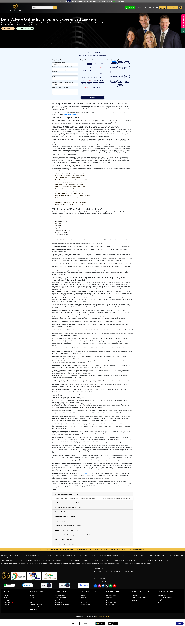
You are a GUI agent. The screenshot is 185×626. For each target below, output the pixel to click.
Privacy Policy (7, 599)
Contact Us (109, 1)
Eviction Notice (84, 602)
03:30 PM (120, 72)
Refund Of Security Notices (112, 602)
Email (53, 76)
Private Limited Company (35, 606)
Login (146, 7)
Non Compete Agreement (60, 597)
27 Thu (83, 67)
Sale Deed (83, 595)
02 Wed (96, 70)
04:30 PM (113, 76)
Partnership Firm (33, 609)
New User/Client (153, 7)
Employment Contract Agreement (165, 597)
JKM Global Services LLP (103, 616)
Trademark (32, 595)
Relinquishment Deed (85, 604)
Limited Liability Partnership (36, 604)
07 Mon (102, 74)
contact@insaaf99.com (103, 582)
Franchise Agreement (59, 600)
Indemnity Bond (161, 599)
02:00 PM (120, 67)
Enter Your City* (69, 82)
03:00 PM (113, 72)
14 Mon (96, 80)
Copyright (58, 225)
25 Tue (95, 64)
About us (6, 595)
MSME (31, 602)
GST (30, 607)
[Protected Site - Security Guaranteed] (83, 585)
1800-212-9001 (105, 576)
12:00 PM (113, 62)
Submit (92, 97)
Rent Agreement (84, 597)
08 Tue (83, 77)
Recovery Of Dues (110, 604)
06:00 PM (113, 81)
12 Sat (83, 80)
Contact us (6, 604)
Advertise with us (8, 602)
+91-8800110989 (131, 7)
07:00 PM (127, 81)
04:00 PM (127, 72)
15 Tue (101, 80)
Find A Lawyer (101, 1)
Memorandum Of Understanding (62, 604)
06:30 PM (120, 81)
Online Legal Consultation (71, 114)
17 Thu (89, 84)
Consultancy (160, 600)
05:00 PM (120, 76)
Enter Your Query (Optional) (60, 87)
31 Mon (84, 70)
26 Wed (102, 64)
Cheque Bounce (109, 597)
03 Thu (101, 70)
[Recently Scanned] (46, 585)
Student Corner (121, 1)
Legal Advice (84, 473)
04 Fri (83, 74)
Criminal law (58, 219)
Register (86, 623)
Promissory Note (110, 599)
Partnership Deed (59, 602)
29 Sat (95, 67)
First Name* (55, 67)
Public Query (182, 30)
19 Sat (101, 84)
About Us (74, 1)
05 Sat (89, 74)
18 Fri (95, 84)
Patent (31, 600)
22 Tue (98, 87)
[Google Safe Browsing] (9, 585)
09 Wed (90, 77)
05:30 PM (127, 76)
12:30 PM (120, 62)
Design (31, 599)
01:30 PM (113, 67)
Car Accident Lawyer (61, 221)
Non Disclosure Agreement (61, 595)
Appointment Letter (162, 595)
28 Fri (89, 67)
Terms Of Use (135, 595)
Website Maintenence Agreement (139, 600)
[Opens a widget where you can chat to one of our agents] (180, 623)
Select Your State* (57, 82)
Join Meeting (172, 7)
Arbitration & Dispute (61, 232)
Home (69, 1)
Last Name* (68, 67)
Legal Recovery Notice (111, 595)
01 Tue (89, 70)
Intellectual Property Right (62, 230)
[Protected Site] (64, 585)
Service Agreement (59, 599)
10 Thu (95, 77)
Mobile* (54, 71)
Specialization (80, 1)
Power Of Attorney (85, 606)
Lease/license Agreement (86, 599)
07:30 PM (120, 85)
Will (81, 607)
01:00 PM (126, 62)
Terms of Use (7, 597)
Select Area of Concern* (59, 62)
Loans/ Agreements (110, 600)
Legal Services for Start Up (62, 234)
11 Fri (101, 77)
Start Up (86, 1)
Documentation (93, 1)
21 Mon (93, 87)
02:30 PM (126, 67)
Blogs (159, 602)
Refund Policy (7, 600)
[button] (27, 585)
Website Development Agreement (139, 597)
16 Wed (84, 84)
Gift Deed (83, 600)
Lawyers (140, 7)
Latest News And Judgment (182, 21)
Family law (58, 216)
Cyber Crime (58, 228)
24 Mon (90, 64)
